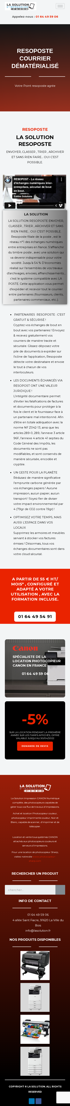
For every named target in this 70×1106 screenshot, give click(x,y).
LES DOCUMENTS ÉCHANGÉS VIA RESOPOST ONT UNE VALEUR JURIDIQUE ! (37, 386)
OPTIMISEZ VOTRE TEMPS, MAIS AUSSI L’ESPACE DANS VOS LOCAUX (37, 522)
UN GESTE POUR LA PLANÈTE (35, 472)
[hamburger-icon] (60, 6)
